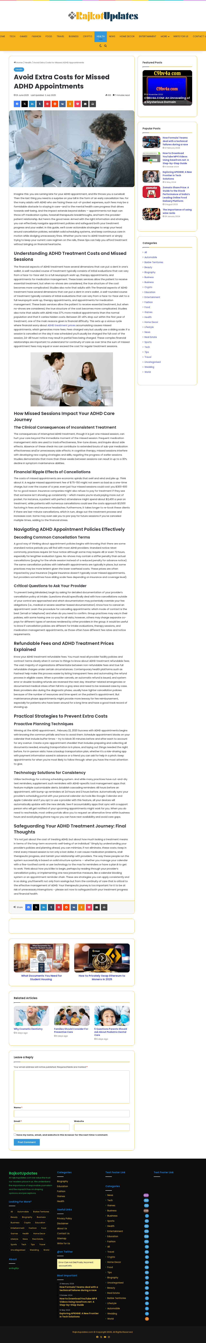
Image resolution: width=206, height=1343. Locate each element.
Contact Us (63, 1233)
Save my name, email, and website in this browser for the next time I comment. (62, 1134)
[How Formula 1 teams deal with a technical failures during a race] (151, 142)
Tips (147, 352)
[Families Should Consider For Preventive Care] (71, 1016)
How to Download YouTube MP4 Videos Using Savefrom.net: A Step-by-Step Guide (176, 158)
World (148, 372)
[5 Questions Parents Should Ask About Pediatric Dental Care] (112, 1016)
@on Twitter (65, 1251)
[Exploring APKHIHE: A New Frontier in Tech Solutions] (151, 176)
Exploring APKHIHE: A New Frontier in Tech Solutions (177, 175)
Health (101, 36)
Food (49, 36)
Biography (150, 272)
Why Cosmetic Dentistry (28, 1029)
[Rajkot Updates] (103, 16)
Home (19, 62)
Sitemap (61, 1238)
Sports (148, 342)
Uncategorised (153, 362)
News (112, 36)
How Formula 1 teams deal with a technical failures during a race (175, 141)
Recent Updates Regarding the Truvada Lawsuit (167, 100)
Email (18, 1121)
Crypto (87, 36)
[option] (167, 88)
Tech (12, 36)
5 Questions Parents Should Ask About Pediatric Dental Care (110, 1032)
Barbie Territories (154, 262)
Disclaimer (62, 1223)
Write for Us (180, 36)
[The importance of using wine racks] (151, 214)
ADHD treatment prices (61, 325)
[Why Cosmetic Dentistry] (31, 1016)
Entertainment (147, 36)
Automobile (151, 257)
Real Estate (151, 337)
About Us (62, 1228)
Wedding (149, 367)
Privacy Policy (64, 1218)
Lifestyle (149, 327)
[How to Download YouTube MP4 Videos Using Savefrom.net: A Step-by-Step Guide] (151, 158)
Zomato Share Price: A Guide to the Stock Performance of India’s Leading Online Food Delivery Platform (176, 194)
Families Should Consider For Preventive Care (71, 1030)
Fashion (36, 36)
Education (150, 292)
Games (23, 36)
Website (79, 1121)
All (146, 252)
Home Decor (127, 36)
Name (18, 1107)
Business (74, 36)
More (164, 36)
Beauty (148, 267)
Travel (60, 36)
